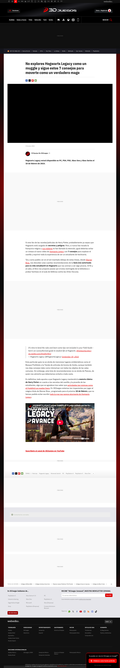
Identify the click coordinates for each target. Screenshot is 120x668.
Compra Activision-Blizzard (49, 607)
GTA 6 (41, 51)
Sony (9, 606)
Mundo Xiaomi (12, 641)
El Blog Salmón (104, 630)
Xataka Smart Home (13, 638)
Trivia (30, 20)
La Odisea (56, 51)
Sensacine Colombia (44, 655)
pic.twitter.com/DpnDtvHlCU (39, 353)
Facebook (27, 80)
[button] (40, 153)
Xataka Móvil (11, 633)
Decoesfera (88, 633)
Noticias (34, 473)
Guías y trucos (21, 20)
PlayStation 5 (79, 473)
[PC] (59, 20)
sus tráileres (47, 248)
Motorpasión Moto (75, 633)
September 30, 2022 (70, 356)
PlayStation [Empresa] (32, 606)
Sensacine (41, 630)
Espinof (41, 633)
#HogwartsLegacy (83, 350)
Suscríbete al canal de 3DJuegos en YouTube (45, 451)
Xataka (10, 630)
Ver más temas (13, 613)
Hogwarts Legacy (57, 251)
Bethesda (70, 51)
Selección (37, 20)
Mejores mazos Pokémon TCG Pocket (63, 584)
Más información (62, 666)
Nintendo (87, 51)
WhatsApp (69, 611)
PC (63, 473)
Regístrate (104, 10)
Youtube (80, 611)
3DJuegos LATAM (28, 652)
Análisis (11, 20)
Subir (107, 621)
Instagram (84, 611)
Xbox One (87, 473)
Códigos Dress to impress (83, 584)
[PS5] (63, 20)
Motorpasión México (75, 652)
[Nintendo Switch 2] (73, 20)
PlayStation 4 (70, 473)
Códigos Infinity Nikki (27, 584)
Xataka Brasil (11, 655)
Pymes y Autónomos (105, 633)
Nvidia (63, 51)
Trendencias (88, 630)
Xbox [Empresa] (48, 603)
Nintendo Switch (56, 473)
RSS (88, 611)
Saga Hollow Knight (13, 603)
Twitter (29, 80)
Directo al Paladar (59, 630)
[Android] (78, 20)
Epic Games (79, 51)
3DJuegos (60, 10)
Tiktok (96, 611)
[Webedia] (13, 621)
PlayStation (96, 51)
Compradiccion (89, 635)
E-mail (35, 80)
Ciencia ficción (26, 51)
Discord (92, 611)
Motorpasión (73, 630)
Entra (97, 10)
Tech (44, 20)
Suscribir (108, 595)
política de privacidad (85, 599)
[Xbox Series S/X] (68, 20)
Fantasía (35, 51)
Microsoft (29, 603)
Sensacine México (44, 652)
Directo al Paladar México (59, 653)
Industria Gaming (13, 599)
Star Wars (48, 51)
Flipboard (33, 80)
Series (51, 20)
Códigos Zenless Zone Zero (42, 584)
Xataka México (12, 652)
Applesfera (11, 635)
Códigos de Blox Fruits (99, 584)
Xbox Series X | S (31, 595)
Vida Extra (26, 633)
